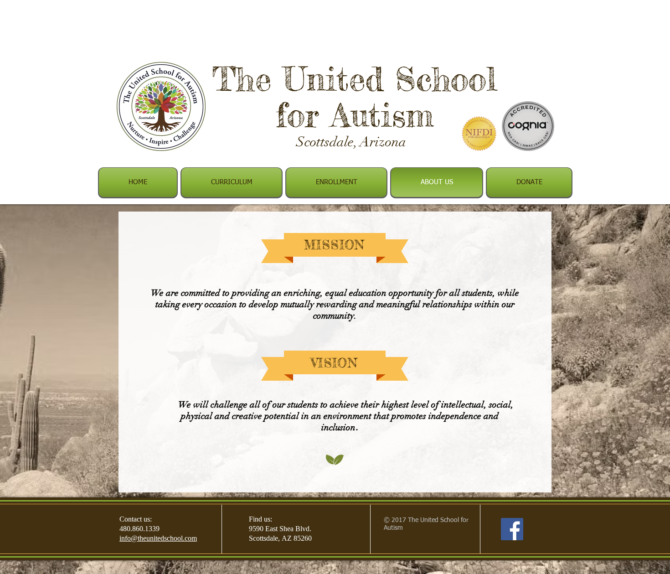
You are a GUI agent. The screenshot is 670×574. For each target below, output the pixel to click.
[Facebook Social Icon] (512, 529)
